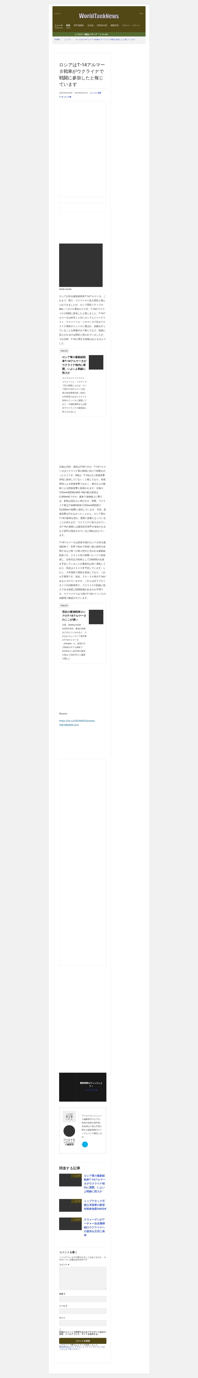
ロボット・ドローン (131, 25)
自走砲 (90, 25)
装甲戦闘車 (79, 25)
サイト (62, 1318)
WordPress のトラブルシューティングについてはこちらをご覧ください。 (82, 1348)
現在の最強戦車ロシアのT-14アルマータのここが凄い (74, 615)
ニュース (59, 25)
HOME (57, 39)
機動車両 (115, 25)
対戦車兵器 (102, 25)
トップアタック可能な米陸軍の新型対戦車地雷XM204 (95, 1204)
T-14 (61, 97)
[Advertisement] (83, 149)
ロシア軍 (67, 97)
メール (63, 1306)
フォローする (91, 1090)
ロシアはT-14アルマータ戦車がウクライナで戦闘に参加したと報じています (105, 39)
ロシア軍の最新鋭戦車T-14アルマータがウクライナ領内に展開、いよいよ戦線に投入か (74, 365)
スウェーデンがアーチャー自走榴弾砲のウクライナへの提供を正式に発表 (94, 1227)
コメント (64, 1265)
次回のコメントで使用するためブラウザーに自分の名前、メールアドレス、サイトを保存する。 (82, 1333)
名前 (62, 1294)
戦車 (68, 25)
